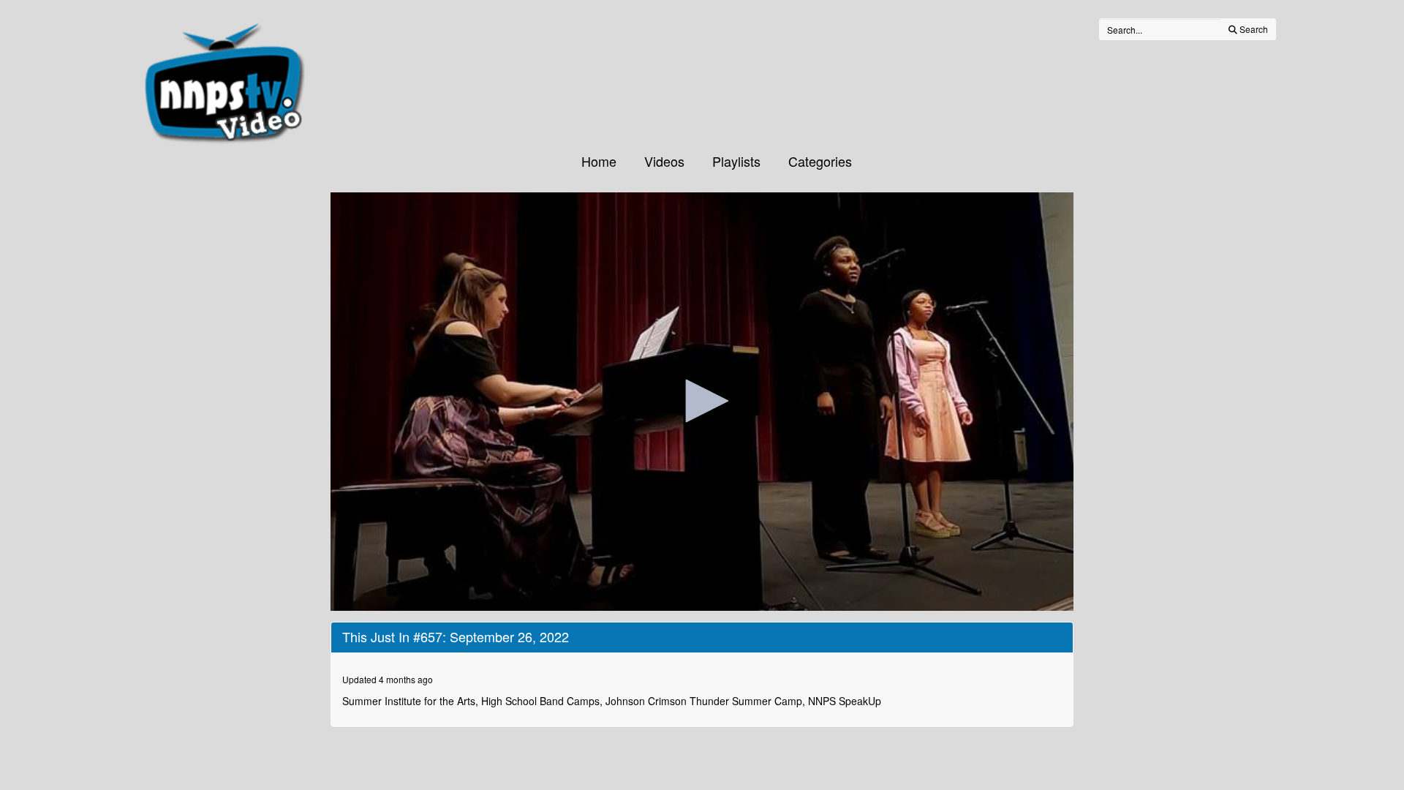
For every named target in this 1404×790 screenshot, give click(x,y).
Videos (664, 160)
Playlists (736, 160)
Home (598, 160)
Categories (820, 160)
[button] (702, 401)
